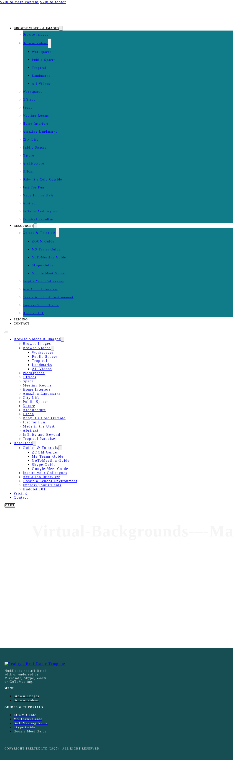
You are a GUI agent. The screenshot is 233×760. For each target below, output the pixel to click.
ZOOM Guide (43, 241)
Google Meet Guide (48, 273)
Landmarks (41, 75)
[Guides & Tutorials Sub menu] (57, 232)
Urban (28, 171)
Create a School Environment (48, 297)
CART (10, 505)
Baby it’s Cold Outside (42, 179)
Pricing (21, 319)
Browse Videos (35, 43)
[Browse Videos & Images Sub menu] (61, 28)
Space (28, 107)
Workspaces (41, 52)
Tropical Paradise (38, 219)
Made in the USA (38, 195)
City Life (31, 139)
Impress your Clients (41, 305)
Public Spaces (44, 60)
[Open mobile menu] (6, 332)
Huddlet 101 (33, 313)
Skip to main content (19, 2)
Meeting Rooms (36, 115)
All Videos (41, 83)
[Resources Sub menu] (35, 225)
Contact (22, 323)
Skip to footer (53, 2)
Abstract (30, 203)
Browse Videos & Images (36, 28)
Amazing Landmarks (40, 131)
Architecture (33, 163)
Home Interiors (36, 123)
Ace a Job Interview (40, 289)
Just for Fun (33, 187)
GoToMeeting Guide (49, 257)
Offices (29, 99)
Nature (28, 155)
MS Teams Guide (46, 249)
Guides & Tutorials (39, 232)
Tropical (39, 68)
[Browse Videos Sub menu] (49, 43)
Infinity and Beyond (40, 211)
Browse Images (35, 34)
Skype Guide (42, 265)
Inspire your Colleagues (43, 281)
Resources (23, 225)
